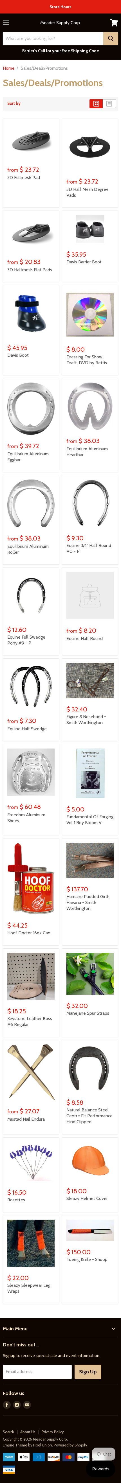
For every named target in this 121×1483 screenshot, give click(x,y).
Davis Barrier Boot (84, 262)
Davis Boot (18, 355)
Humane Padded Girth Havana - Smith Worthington (87, 902)
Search (8, 1432)
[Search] (110, 38)
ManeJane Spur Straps (87, 1013)
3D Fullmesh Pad (23, 177)
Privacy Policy (53, 1432)
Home (9, 68)
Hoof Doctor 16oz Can (28, 932)
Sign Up (88, 1372)
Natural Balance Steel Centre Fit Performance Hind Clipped (89, 1115)
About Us (27, 1432)
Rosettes (16, 1199)
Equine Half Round (84, 638)
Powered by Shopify (70, 1445)
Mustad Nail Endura (26, 1119)
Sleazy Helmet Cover (87, 1198)
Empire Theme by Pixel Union (27, 1445)
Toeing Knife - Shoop (86, 1259)
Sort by (14, 103)
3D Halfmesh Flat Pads (29, 269)
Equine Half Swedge (27, 728)
